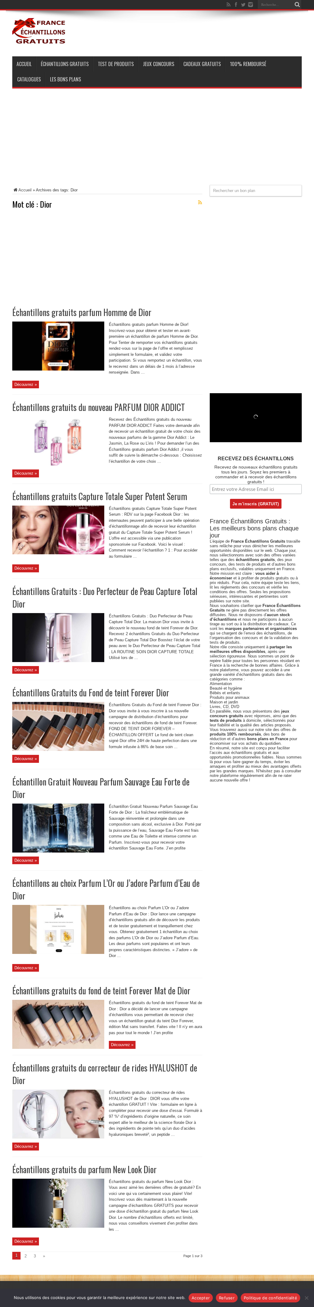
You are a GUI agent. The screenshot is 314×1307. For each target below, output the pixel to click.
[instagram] (250, 4)
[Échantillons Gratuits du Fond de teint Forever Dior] (58, 749)
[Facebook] (236, 4)
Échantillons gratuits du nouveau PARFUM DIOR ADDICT (98, 407)
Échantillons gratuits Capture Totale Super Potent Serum (99, 496)
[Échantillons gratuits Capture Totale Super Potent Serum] (58, 553)
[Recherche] (297, 4)
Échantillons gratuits (65, 64)
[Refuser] (306, 1298)
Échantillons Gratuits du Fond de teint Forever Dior (90, 692)
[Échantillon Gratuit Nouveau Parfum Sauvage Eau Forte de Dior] (58, 851)
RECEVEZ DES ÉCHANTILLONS (256, 458)
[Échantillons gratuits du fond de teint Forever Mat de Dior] (58, 1047)
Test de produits (116, 64)
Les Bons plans (65, 79)
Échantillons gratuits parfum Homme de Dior (81, 312)
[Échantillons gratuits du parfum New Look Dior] (58, 1226)
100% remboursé (248, 64)
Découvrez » (25, 384)
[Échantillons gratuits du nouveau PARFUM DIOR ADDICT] (58, 464)
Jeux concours (158, 64)
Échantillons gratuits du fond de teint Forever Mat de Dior (101, 990)
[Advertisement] (157, 142)
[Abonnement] (199, 202)
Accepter (201, 1297)
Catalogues (29, 79)
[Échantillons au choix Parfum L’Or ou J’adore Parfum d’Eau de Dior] (58, 952)
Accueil (24, 64)
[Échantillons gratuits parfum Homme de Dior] (58, 369)
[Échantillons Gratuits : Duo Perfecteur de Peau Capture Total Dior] (58, 660)
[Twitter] (243, 4)
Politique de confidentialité (270, 1297)
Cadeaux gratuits (202, 64)
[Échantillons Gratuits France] (39, 41)
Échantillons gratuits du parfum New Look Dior (84, 1169)
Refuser (227, 1297)
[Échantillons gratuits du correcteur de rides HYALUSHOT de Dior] (58, 1137)
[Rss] (228, 4)
